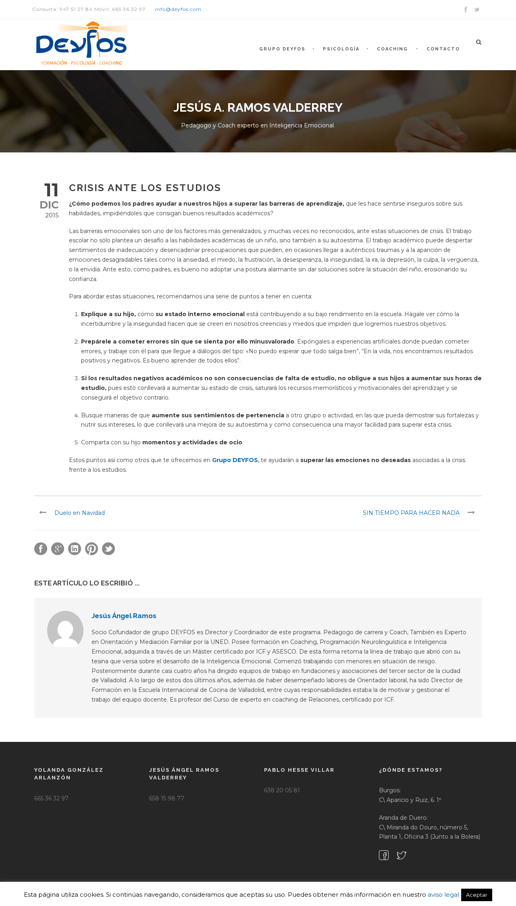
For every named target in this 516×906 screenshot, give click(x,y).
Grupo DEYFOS (235, 460)
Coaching (392, 49)
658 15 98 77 (166, 798)
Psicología (341, 49)
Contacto (443, 49)
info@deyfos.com (178, 9)
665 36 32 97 (51, 798)
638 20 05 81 (282, 790)
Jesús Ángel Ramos (124, 616)
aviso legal (443, 894)
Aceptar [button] (476, 894)
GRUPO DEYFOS (282, 49)
